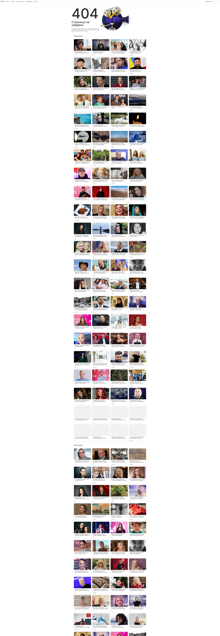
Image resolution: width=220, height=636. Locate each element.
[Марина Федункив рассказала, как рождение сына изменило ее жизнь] (119, 213)
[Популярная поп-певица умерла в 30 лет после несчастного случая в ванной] (137, 121)
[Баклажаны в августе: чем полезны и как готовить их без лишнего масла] (82, 213)
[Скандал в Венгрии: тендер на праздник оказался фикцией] (119, 286)
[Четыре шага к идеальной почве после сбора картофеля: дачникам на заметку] (100, 139)
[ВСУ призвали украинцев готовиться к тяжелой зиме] (137, 102)
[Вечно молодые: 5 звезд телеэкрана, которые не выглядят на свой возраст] (137, 396)
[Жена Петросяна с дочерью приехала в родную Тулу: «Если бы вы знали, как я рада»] (137, 414)
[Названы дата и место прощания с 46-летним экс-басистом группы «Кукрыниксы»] (137, 139)
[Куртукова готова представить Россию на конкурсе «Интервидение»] (82, 323)
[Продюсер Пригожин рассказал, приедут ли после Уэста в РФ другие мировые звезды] (119, 249)
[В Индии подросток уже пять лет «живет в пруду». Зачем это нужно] (119, 121)
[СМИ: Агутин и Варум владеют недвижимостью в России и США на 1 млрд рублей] (82, 102)
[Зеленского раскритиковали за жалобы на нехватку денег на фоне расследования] (119, 359)
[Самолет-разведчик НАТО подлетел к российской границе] (82, 139)
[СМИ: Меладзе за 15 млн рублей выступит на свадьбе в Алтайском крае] (119, 157)
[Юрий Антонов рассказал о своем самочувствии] (137, 543)
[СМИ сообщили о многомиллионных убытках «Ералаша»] (100, 433)
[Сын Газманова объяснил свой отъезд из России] (82, 585)
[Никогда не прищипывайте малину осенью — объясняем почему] (119, 603)
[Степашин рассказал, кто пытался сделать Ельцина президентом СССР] (100, 585)
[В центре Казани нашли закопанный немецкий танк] (100, 66)
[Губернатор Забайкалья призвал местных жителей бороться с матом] (100, 304)
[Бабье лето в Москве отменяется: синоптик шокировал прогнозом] (119, 622)
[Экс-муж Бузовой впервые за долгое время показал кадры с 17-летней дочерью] (100, 213)
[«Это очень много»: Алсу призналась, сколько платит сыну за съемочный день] (82, 194)
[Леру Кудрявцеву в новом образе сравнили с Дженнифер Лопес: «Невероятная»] (137, 341)
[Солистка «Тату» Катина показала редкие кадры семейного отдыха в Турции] (137, 323)
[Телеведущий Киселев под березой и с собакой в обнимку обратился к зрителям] (100, 567)
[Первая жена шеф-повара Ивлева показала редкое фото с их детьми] (82, 66)
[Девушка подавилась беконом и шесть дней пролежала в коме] (100, 359)
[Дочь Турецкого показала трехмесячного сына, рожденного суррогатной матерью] (119, 304)
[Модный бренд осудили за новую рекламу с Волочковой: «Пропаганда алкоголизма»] (82, 378)
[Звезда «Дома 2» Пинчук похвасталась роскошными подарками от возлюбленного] (100, 396)
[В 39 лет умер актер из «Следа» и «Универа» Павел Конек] (100, 84)
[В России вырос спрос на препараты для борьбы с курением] (137, 488)
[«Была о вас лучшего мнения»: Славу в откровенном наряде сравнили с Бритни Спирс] (100, 469)
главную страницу (84, 31)
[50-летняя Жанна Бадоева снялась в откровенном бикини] (82, 84)
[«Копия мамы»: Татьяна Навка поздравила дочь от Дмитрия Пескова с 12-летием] (82, 231)
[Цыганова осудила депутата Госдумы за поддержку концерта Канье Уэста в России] (119, 585)
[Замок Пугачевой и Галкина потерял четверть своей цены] (82, 506)
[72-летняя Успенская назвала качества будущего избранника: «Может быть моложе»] (119, 469)
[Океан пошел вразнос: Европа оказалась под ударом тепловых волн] (82, 121)
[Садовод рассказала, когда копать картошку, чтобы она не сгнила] (119, 378)
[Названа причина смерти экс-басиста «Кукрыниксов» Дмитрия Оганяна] (137, 268)
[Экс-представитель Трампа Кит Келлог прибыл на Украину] (137, 433)
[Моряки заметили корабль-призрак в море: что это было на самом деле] (119, 139)
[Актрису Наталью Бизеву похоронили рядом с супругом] (82, 543)
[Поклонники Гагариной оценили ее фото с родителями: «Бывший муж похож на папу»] (82, 249)
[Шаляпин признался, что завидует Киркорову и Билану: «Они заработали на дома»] (82, 47)
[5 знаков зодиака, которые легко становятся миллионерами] (100, 268)
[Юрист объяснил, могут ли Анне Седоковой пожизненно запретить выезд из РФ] (82, 286)
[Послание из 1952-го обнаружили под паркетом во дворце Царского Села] (137, 567)
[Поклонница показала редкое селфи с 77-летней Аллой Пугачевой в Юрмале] (137, 176)
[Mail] (2, 1)
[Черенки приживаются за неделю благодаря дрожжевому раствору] (100, 157)
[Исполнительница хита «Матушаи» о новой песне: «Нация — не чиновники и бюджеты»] (100, 378)
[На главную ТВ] (4, 1)
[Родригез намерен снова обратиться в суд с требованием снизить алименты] (137, 506)
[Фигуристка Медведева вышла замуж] (119, 102)
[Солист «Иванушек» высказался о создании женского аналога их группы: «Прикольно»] (82, 524)
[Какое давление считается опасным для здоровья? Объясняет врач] (137, 47)
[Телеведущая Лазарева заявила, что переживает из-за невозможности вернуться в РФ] (119, 323)
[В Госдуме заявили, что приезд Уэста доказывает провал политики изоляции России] (82, 414)
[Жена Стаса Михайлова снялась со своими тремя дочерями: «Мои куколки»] (119, 47)
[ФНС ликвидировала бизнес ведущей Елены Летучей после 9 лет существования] (137, 451)
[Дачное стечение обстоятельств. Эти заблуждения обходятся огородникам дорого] (137, 249)
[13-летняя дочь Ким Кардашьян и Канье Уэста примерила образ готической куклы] (137, 213)
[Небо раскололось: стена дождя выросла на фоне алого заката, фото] (100, 524)
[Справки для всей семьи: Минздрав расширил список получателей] (137, 378)
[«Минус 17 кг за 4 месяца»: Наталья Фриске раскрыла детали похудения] (119, 506)
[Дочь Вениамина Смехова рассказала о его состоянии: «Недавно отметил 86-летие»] (100, 341)
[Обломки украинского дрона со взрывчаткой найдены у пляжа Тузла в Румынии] (100, 231)
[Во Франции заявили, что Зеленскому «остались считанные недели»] (137, 66)
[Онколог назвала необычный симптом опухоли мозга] (119, 176)
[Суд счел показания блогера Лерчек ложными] (119, 543)
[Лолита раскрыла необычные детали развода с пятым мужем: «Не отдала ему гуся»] (100, 194)
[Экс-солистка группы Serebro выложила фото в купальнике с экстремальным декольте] (82, 433)
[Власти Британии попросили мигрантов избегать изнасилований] (100, 622)
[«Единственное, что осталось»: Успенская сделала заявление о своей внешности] (100, 249)
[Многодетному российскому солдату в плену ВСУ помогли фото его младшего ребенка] (119, 567)
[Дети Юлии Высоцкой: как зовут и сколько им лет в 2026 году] (137, 585)
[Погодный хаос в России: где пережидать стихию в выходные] (119, 396)
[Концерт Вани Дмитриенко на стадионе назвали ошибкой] (119, 488)
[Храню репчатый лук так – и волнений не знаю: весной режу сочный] (100, 506)
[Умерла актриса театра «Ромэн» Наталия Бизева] (137, 231)
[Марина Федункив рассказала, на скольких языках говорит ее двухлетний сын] (100, 102)
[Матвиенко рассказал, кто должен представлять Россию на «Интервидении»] (137, 524)
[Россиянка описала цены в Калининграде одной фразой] (82, 304)
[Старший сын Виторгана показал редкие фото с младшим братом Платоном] (82, 157)
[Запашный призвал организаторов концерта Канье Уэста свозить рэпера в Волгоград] (119, 451)
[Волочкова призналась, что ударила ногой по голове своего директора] (119, 84)
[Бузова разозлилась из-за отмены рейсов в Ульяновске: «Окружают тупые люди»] (119, 341)
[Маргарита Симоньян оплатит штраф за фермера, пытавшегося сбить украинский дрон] (119, 66)
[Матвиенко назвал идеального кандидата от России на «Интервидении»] (137, 304)
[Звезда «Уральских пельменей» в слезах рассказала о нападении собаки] (137, 194)
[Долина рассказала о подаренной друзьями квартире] (82, 341)
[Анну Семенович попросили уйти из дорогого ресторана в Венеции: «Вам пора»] (100, 603)
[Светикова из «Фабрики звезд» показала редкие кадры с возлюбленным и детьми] (82, 396)
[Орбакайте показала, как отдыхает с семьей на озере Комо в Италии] (82, 268)
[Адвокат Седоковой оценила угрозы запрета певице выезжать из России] (100, 488)
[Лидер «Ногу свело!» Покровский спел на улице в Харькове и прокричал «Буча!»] (137, 286)
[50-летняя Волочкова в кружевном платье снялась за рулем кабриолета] (119, 231)
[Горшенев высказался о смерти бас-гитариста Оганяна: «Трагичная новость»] (119, 524)
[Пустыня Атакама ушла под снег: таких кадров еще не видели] (119, 194)
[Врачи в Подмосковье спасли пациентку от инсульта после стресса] (100, 543)
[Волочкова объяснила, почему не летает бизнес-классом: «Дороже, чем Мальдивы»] (137, 469)
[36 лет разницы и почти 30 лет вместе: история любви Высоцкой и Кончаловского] (100, 451)
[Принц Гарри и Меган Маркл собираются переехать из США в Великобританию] (119, 433)
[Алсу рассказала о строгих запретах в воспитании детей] (100, 286)
